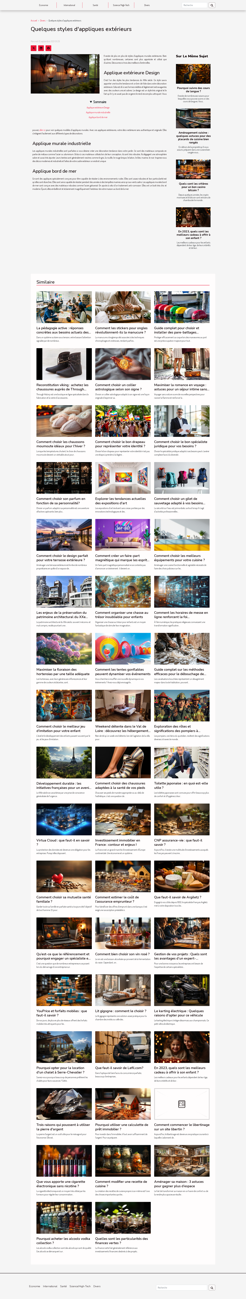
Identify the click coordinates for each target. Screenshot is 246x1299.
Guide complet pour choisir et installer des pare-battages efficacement (176, 332)
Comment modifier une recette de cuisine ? (121, 1183)
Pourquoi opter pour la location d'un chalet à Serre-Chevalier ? (60, 1070)
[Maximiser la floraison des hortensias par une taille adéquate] (64, 648)
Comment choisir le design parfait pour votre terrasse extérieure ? (62, 557)
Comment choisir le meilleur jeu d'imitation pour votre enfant (60, 728)
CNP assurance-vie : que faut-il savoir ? (178, 842)
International (69, 5)
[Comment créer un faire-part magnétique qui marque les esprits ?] (123, 534)
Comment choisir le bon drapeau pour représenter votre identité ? (120, 444)
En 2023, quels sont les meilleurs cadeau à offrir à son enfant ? (193, 235)
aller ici (42, 130)
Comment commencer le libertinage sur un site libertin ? (182, 1126)
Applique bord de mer (98, 117)
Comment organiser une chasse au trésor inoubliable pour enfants (121, 614)
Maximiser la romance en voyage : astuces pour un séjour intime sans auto (180, 389)
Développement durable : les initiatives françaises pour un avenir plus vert (63, 787)
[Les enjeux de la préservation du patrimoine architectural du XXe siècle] (64, 591)
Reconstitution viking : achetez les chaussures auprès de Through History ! (62, 389)
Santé (95, 5)
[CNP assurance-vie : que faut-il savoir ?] (182, 819)
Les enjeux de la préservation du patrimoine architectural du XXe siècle (61, 617)
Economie (43, 5)
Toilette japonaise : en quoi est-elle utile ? (181, 785)
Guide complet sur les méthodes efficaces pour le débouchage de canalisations (179, 674)
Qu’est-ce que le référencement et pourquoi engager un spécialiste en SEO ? (63, 958)
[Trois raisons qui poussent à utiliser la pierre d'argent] (64, 1103)
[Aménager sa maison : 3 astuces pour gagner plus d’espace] (182, 1160)
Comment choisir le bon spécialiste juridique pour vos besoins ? (180, 444)
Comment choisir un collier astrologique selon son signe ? (118, 387)
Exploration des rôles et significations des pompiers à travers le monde (176, 730)
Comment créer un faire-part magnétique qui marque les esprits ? (122, 560)
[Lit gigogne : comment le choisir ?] (123, 989)
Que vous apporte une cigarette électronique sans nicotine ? (60, 1183)
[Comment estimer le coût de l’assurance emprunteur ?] (123, 876)
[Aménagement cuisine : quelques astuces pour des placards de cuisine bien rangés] (193, 118)
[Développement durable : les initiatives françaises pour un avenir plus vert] (64, 762)
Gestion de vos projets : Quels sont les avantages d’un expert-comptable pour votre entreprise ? (180, 958)
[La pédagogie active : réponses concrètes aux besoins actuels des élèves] (64, 306)
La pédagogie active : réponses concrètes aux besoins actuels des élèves (62, 332)
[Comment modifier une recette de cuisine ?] (123, 1160)
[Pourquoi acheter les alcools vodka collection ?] (64, 1217)
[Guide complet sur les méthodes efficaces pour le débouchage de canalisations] (182, 648)
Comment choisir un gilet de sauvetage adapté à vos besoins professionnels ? (178, 503)
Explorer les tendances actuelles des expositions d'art (120, 500)
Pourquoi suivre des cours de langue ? (193, 89)
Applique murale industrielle (98, 112)
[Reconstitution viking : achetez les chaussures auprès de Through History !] (64, 363)
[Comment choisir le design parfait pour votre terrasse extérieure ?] (64, 534)
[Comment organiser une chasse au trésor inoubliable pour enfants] (123, 591)
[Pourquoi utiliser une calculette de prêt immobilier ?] (123, 1103)
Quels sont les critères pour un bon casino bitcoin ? (193, 187)
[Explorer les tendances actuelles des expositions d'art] (123, 477)
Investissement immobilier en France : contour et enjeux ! (117, 842)
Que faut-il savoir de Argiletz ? (177, 897)
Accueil (34, 20)
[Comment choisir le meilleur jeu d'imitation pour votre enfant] (64, 705)
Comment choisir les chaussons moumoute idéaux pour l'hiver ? (60, 444)
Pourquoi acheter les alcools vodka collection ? (63, 1240)
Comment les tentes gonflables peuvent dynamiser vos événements (122, 671)
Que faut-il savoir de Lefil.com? (119, 1068)
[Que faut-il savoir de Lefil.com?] (123, 1046)
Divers (147, 5)
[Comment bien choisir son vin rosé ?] (123, 933)
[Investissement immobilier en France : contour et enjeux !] (123, 819)
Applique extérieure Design (98, 107)
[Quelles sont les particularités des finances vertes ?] (123, 1217)
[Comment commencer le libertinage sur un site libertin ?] (182, 1103)
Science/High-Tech (121, 5)
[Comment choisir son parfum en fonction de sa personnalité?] (64, 477)
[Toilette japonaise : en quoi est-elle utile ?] (182, 762)
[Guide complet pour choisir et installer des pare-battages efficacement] (182, 306)
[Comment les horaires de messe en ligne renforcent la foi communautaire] (182, 591)
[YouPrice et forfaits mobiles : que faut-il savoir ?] (64, 989)
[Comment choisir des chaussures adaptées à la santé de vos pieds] (123, 762)
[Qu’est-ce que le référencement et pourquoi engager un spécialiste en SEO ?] (64, 933)
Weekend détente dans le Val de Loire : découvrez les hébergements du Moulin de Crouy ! (122, 730)
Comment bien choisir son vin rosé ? (122, 954)
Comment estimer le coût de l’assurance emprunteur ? (117, 899)
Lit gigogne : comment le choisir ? (120, 1011)
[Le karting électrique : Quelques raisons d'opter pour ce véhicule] (182, 989)
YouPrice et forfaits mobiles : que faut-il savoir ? (61, 1013)
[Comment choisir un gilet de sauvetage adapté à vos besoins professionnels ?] (182, 477)
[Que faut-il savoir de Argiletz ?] (182, 876)
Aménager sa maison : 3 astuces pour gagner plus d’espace (179, 1183)
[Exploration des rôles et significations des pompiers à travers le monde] (182, 705)
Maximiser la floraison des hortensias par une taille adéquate (63, 671)
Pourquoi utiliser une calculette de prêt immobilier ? (121, 1126)
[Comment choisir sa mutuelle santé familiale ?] (64, 876)
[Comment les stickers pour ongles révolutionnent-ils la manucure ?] (123, 306)
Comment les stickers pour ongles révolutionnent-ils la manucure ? (121, 330)
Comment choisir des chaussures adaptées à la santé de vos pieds (120, 785)
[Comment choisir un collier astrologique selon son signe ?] (123, 363)
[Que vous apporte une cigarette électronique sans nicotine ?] (64, 1160)
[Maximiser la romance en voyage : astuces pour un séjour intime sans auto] (182, 363)
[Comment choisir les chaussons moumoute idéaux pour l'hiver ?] (64, 420)
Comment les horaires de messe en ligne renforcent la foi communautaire (181, 617)
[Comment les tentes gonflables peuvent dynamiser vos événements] (123, 648)
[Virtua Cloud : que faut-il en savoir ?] (64, 819)
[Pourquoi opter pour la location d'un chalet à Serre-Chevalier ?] (64, 1046)
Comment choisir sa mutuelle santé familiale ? (63, 899)
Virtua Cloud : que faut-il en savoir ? (63, 842)
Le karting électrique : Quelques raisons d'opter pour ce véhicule (179, 1013)
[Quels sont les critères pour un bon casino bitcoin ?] (193, 169)
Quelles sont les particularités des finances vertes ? (121, 1240)
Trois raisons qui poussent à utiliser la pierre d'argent (63, 1126)
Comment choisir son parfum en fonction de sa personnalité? (60, 500)
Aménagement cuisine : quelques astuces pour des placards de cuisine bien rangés (193, 137)
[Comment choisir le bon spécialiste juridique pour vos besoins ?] (182, 420)
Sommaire (99, 102)
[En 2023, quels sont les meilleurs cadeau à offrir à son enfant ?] (193, 217)
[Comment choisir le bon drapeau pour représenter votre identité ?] (123, 420)
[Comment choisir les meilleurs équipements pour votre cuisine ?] (182, 534)
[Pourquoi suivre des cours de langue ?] (193, 74)
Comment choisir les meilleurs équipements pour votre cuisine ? (179, 557)
